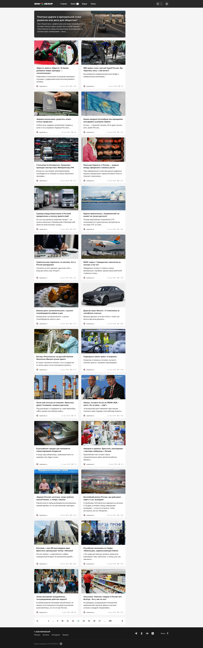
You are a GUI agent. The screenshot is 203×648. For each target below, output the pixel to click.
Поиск (93, 4)
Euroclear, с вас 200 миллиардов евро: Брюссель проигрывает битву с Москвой (54, 549)
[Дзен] (153, 633)
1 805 (121, 324)
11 (68, 621)
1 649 (74, 515)
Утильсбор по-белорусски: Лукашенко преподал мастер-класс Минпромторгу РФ (55, 166)
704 (75, 416)
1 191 (74, 278)
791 (122, 86)
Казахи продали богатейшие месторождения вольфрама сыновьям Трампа (103, 120)
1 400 (121, 515)
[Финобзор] (43, 4)
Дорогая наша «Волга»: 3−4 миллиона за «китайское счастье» (101, 312)
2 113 (74, 181)
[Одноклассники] (141, 633)
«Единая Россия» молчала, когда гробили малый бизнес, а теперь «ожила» (55, 498)
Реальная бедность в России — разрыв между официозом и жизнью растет (101, 166)
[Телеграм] (136, 633)
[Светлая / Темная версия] (159, 4)
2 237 (74, 370)
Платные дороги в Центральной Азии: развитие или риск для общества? (59, 19)
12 (73, 621)
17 (100, 621)
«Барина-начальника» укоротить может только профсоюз (53, 120)
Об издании (56, 635)
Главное (63, 4)
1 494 (121, 564)
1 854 (121, 229)
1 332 (121, 132)
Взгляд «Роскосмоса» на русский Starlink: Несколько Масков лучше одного (55, 358)
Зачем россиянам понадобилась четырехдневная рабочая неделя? (51, 598)
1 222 (121, 181)
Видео (84, 4)
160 (110, 621)
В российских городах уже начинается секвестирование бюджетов (53, 450)
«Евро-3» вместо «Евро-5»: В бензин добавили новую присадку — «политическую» (52, 70)
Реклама (37, 635)
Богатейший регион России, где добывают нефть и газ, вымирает (102, 498)
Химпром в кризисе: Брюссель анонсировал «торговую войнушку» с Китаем (103, 450)
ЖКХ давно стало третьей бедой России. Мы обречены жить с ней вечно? (103, 69)
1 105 (74, 86)
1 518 (121, 416)
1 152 (74, 324)
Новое (74, 4)
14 (84, 621)
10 (62, 621)
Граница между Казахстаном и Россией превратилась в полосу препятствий (53, 215)
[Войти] (167, 4)
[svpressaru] (37, 86)
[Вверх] (165, 633)
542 (75, 132)
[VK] (147, 633)
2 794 (121, 278)
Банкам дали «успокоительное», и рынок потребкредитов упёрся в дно (54, 312)
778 (75, 464)
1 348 (121, 370)
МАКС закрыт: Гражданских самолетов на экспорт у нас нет (102, 263)
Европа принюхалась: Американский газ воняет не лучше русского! (101, 215)
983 (75, 612)
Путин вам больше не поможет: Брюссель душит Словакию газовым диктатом (55, 404)
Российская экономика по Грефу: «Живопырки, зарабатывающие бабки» (100, 549)
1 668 (74, 564)
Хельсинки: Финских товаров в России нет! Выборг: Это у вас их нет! (102, 598)
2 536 (121, 612)
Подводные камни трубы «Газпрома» (100, 357)
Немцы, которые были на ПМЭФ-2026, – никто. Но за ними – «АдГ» (101, 404)
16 (94, 621)
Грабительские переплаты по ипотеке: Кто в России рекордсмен (56, 263)
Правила (65, 635)
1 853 (74, 229)
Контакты (46, 635)
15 (89, 621)
